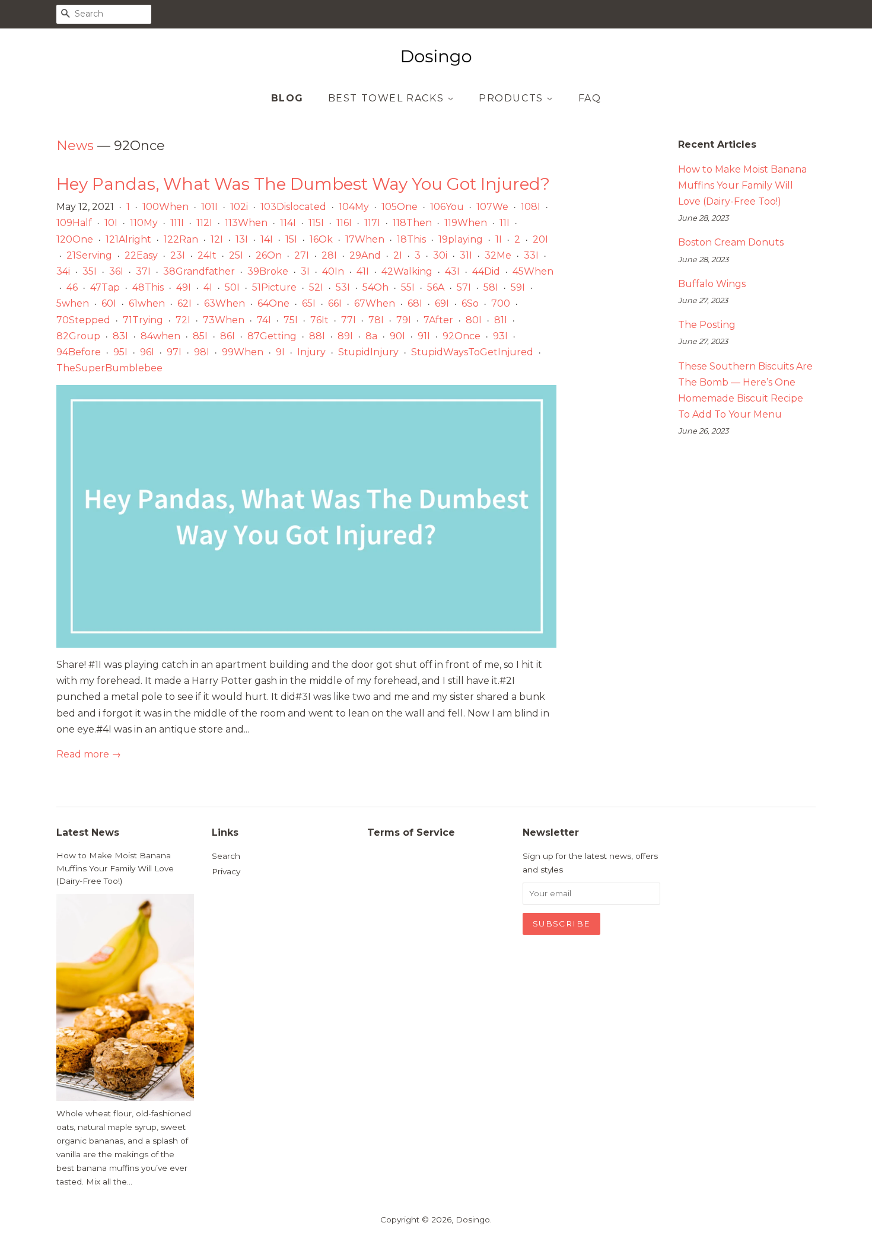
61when (147, 303)
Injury (311, 352)
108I (530, 206)
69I (442, 303)
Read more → (88, 754)
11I (504, 222)
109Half (74, 222)
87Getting (272, 336)
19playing (460, 239)
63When (224, 303)
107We (492, 206)
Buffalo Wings (712, 283)
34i (63, 271)
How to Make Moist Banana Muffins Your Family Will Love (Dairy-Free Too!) (742, 185)
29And (365, 255)
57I (464, 287)
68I (415, 303)
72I (183, 320)
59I (518, 287)
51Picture (274, 287)
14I (266, 239)
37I (143, 271)
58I (490, 287)
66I (335, 303)
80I (474, 320)
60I (108, 303)
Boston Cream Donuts (731, 242)
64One (273, 303)
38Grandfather (199, 271)
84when (160, 336)
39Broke (267, 271)
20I (540, 239)
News (75, 146)
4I (207, 287)
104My (354, 206)
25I (236, 255)
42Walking (406, 271)
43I (452, 271)
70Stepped (83, 320)
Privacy (226, 871)
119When (465, 222)
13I (241, 239)
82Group (78, 336)
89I (345, 336)
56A (435, 287)
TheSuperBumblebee (109, 368)
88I (317, 336)
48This (148, 287)
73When (223, 320)
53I (343, 287)
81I (500, 320)
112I (204, 222)
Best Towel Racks (387, 98)
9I (280, 352)
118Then (412, 222)
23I (177, 255)
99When (242, 352)
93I (500, 336)
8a (371, 336)
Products (512, 98)
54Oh (375, 287)
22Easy (141, 255)
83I (120, 336)
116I (344, 222)
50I (232, 287)
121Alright (128, 239)
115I (316, 222)
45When (533, 271)
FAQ (590, 98)
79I (403, 320)
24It (207, 255)
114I (288, 222)
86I (227, 336)
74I (264, 320)
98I (201, 352)
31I (466, 255)
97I (174, 352)
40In (333, 271)
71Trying (143, 320)
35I (89, 271)
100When (165, 206)
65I (309, 303)
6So (470, 303)
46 (72, 287)
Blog (287, 98)
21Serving (89, 255)
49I (183, 287)
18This (411, 239)
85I (200, 336)
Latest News (87, 832)
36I (116, 271)
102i (239, 206)
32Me (498, 255)
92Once (461, 336)
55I (408, 287)
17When (364, 239)
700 (500, 303)
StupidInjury (368, 352)
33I (531, 255)
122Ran (181, 239)
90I (397, 336)
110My (144, 222)
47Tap (105, 287)
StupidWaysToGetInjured (472, 352)
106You (447, 206)
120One (74, 239)
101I (209, 206)
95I (120, 352)
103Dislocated (293, 206)
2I (397, 255)
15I (291, 239)
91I (424, 336)
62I (184, 303)
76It (319, 320)
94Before (78, 352)
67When (374, 303)
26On (269, 255)
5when (72, 303)
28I (329, 255)
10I (110, 222)
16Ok (321, 239)
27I (301, 255)
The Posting (707, 324)
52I (316, 287)
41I (363, 271)
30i (440, 255)
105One (399, 206)
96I (147, 352)
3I (305, 271)
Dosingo (473, 1219)
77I (348, 320)
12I (217, 239)
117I (372, 222)
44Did (486, 271)
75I (291, 320)
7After (438, 320)
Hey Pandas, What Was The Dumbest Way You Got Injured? (303, 184)
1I (498, 239)
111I (177, 222)
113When (246, 222)
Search (226, 856)
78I (376, 320)
